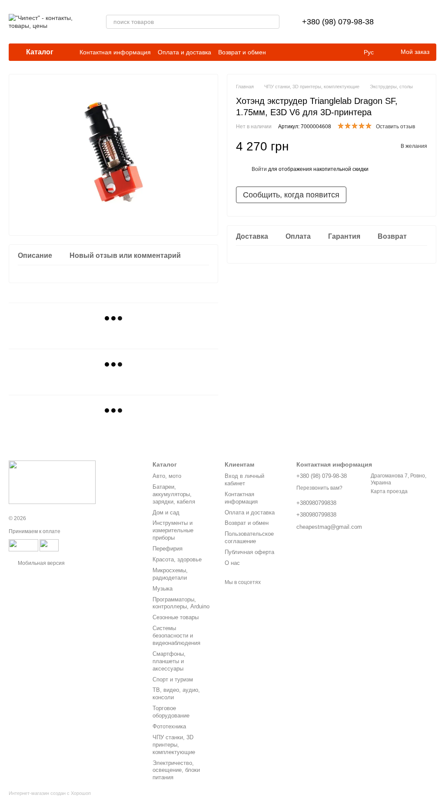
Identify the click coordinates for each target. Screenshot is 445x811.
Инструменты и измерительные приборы (173, 530)
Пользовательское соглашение (249, 537)
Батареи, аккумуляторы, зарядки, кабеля (174, 494)
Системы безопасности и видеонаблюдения (176, 635)
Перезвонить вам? (319, 488)
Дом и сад (166, 512)
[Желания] (407, 22)
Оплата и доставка (184, 52)
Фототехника (169, 726)
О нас (232, 563)
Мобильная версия (41, 563)
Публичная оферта (249, 552)
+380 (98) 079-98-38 (338, 22)
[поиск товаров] (272, 22)
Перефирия (168, 548)
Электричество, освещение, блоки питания (176, 770)
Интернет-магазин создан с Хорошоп (50, 793)
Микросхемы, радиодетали (170, 574)
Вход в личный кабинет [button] (244, 480)
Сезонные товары (176, 617)
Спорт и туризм (173, 679)
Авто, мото (167, 476)
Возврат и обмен (242, 52)
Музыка (163, 588)
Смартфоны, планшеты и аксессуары (169, 661)
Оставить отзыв (395, 126)
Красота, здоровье (177, 559)
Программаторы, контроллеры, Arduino (181, 603)
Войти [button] (259, 169)
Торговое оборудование (171, 712)
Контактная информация (115, 52)
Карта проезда (389, 491)
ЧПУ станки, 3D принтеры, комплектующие (174, 744)
